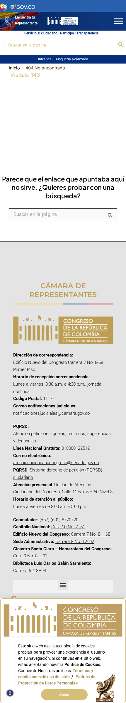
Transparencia (87, 33)
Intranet (45, 59)
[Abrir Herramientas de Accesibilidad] (10, 693)
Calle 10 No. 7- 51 (68, 526)
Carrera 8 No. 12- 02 (74, 541)
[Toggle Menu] (118, 21)
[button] (121, 45)
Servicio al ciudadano (40, 33)
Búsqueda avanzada (71, 59)
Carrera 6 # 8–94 (29, 570)
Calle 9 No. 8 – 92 (30, 556)
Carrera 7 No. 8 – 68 (90, 534)
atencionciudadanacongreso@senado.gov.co (56, 462)
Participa (67, 33)
